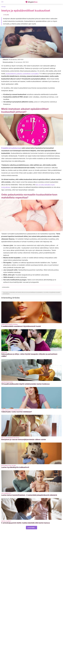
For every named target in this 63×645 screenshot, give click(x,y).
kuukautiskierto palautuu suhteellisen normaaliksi (22, 73)
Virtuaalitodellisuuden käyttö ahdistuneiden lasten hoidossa (25, 384)
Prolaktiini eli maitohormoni (11, 148)
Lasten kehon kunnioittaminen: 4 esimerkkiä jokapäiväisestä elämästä (29, 495)
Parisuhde (4, 352)
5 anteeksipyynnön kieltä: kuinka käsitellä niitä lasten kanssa (25, 523)
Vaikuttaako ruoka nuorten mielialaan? (16, 412)
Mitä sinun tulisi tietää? (8, 465)
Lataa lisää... (31, 527)
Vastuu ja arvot (6, 521)
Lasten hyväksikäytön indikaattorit (15, 467)
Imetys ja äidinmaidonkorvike (10, 437)
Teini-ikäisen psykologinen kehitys (11, 410)
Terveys (3, 6)
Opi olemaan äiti (6, 493)
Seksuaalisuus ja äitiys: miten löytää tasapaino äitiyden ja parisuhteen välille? (29, 355)
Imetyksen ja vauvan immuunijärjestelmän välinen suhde (23, 439)
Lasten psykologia (7, 382)
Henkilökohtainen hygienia (9, 324)
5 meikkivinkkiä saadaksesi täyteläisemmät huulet (21, 326)
